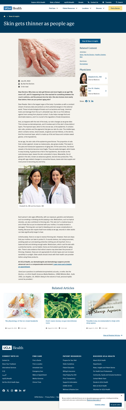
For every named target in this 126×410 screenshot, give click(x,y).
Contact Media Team (99, 378)
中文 (3, 371)
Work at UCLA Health (100, 386)
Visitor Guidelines (68, 364)
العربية (4, 375)
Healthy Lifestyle (100, 54)
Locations (85, 8)
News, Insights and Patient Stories (104, 367)
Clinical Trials (37, 382)
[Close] (121, 395)
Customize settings (100, 404)
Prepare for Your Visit (69, 360)
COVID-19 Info (67, 386)
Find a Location (37, 364)
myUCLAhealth (69, 2)
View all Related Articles (111, 335)
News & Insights (14, 16)
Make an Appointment (40, 375)
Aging (81, 54)
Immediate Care (38, 367)
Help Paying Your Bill (69, 375)
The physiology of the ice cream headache (21, 321)
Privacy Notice (49, 397)
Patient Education (68, 367)
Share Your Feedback (9, 364)
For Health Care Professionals (102, 371)
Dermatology (84, 64)
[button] (38, 2)
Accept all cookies (115, 404)
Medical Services (38, 378)
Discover (99, 8)
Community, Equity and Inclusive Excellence (107, 375)
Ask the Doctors (89, 54)
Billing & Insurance (69, 371)
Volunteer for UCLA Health (101, 389)
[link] (86, 101)
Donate (81, 2)
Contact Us (94, 2)
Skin (81, 57)
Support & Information (70, 382)
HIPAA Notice (38, 397)
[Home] (4, 16)
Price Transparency (69, 378)
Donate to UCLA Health (100, 382)
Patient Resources (69, 8)
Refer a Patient (55, 2)
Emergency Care (38, 371)
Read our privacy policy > (93, 400)
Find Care (52, 8)
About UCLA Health (99, 360)
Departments (97, 364)
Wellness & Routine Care (70, 389)
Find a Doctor (115, 8)
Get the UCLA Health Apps (10, 382)
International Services (9, 367)
